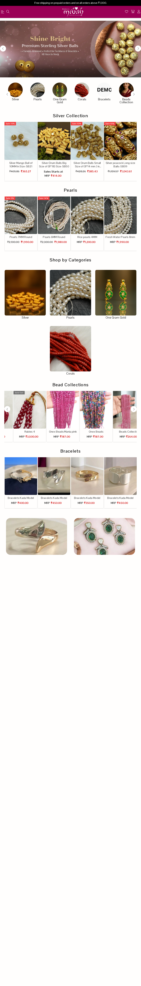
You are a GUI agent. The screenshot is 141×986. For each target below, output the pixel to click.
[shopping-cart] (132, 12)
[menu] (7, 12)
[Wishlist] (126, 12)
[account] (138, 12)
